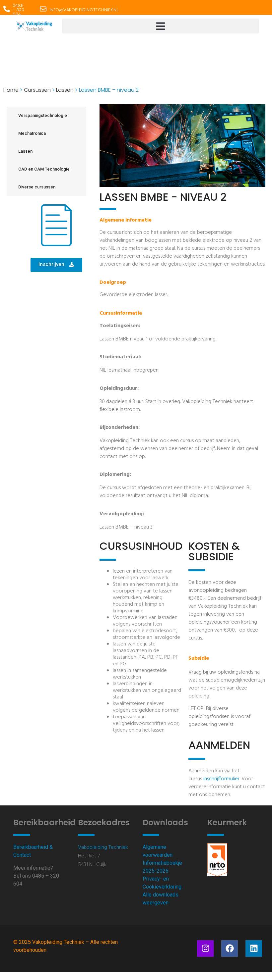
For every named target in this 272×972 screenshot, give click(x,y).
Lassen (65, 90)
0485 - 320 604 (18, 9)
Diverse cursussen (36, 186)
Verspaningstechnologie (42, 115)
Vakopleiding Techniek (103, 847)
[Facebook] (229, 948)
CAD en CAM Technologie (44, 169)
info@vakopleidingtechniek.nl (83, 10)
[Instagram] (205, 948)
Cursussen (37, 90)
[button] (160, 26)
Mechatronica (32, 133)
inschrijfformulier (221, 779)
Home (11, 90)
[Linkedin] (253, 948)
